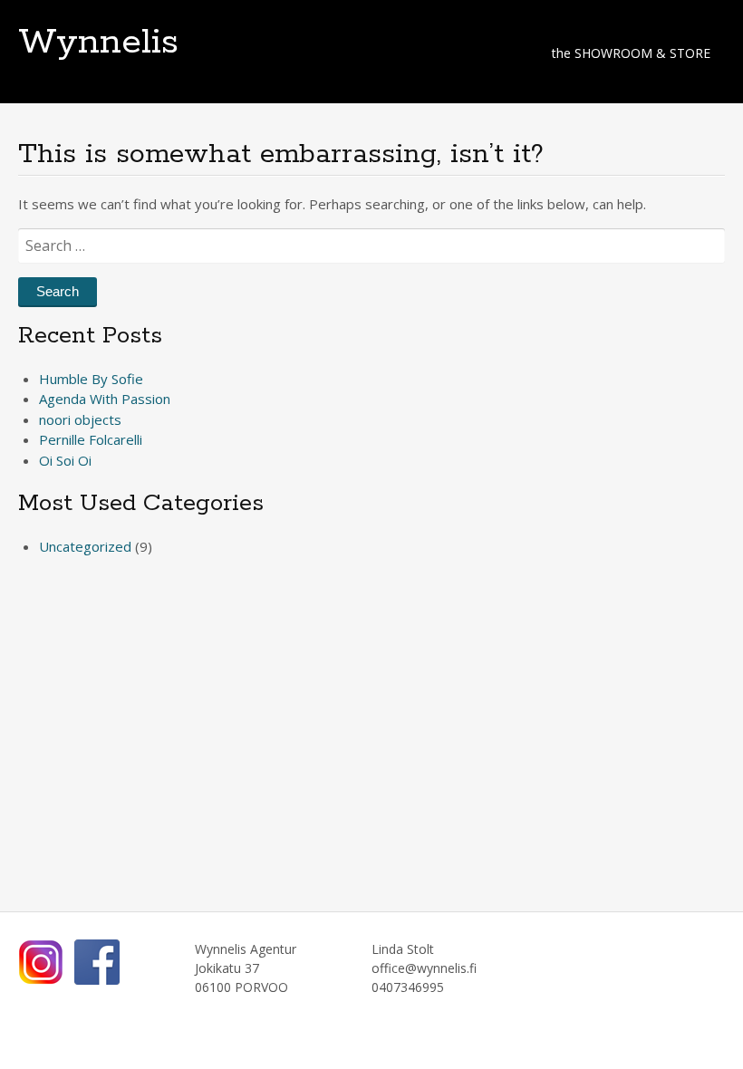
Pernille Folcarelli (90, 439)
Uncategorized (85, 546)
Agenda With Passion (104, 399)
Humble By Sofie (91, 379)
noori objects (80, 419)
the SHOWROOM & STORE (631, 53)
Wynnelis (98, 42)
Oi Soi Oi (65, 460)
